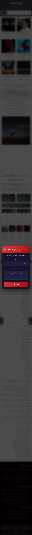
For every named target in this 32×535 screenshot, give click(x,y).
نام (16, 260)
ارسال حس (16, 284)
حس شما (16, 269)
